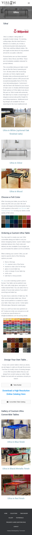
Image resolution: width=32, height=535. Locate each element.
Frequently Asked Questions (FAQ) (16, 522)
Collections (13, 513)
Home (5, 513)
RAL (6, 264)
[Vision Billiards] (9, 3)
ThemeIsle (22, 530)
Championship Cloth (7, 211)
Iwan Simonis (22, 208)
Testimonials (20, 517)
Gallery (11, 517)
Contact (16, 526)
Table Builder (24, 513)
